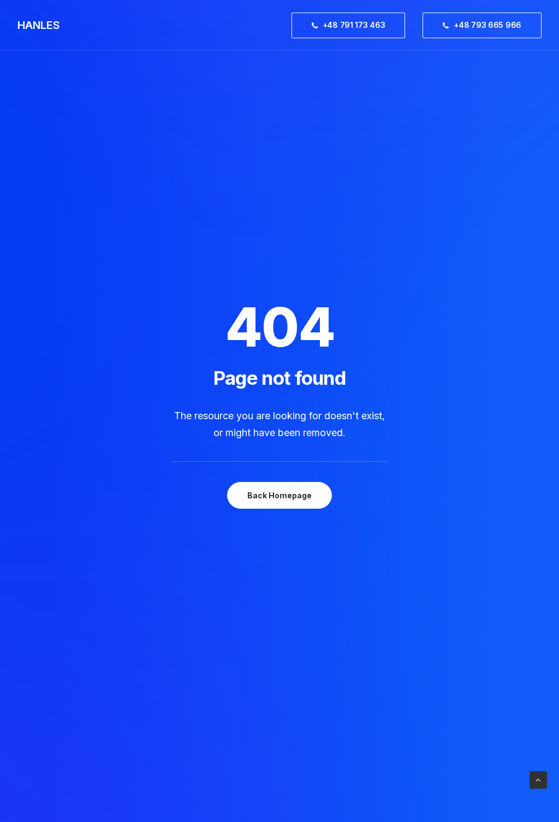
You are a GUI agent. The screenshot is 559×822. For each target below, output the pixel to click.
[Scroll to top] (538, 779)
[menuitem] (352, 25)
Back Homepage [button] (279, 495)
